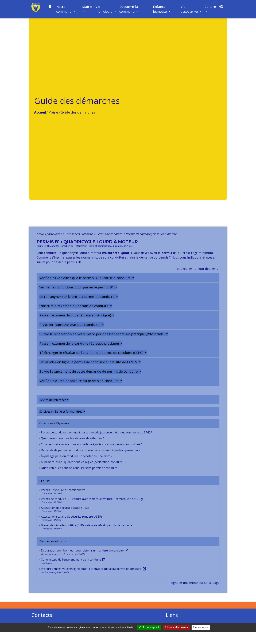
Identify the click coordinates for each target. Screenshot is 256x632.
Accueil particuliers (49, 234)
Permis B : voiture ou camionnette (63, 490)
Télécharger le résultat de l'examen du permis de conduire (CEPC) (91, 352)
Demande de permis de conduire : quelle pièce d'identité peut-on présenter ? (90, 450)
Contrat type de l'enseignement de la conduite (73, 559)
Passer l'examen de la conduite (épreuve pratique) (79, 343)
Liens (172, 615)
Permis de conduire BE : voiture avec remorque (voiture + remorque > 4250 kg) (92, 499)
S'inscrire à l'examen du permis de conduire (74, 306)
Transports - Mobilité (79, 234)
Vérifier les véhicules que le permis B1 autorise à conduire (85, 278)
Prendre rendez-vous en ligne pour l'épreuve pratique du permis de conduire (93, 569)
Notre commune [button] (64, 9)
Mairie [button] (87, 6)
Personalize (200, 627)
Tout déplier (208, 269)
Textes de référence (52, 400)
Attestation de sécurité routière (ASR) (65, 508)
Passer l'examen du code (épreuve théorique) (75, 315)
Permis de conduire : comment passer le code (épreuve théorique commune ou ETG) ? (96, 432)
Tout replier (185, 269)
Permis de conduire (109, 234)
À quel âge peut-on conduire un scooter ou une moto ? (76, 456)
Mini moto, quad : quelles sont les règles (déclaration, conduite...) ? (83, 462)
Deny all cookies (177, 627)
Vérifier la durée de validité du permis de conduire (79, 381)
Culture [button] (210, 6)
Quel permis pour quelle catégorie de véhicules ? (72, 438)
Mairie (53, 112)
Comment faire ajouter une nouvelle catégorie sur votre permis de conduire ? (91, 444)
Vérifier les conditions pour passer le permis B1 (77, 287)
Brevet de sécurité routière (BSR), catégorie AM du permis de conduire (86, 525)
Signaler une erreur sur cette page (195, 583)
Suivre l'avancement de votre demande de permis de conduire (89, 371)
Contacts (41, 615)
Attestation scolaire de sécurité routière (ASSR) (71, 516)
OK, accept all (150, 627)
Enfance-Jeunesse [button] (160, 9)
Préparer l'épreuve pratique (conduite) (70, 324)
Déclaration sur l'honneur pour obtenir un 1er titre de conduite (85, 550)
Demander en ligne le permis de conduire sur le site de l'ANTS (88, 362)
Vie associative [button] (190, 9)
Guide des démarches (78, 112)
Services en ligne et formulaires (61, 411)
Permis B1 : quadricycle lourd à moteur (151, 234)
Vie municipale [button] (104, 9)
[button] (50, 7)
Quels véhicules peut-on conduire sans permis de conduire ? (80, 468)
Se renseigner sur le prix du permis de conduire (77, 296)
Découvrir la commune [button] (128, 9)
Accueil (40, 112)
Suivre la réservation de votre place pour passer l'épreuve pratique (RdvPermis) (102, 334)
